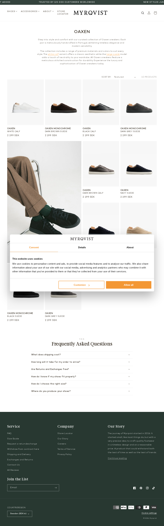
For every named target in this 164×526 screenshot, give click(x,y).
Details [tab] (82, 247)
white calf (53, 54)
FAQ (9, 433)
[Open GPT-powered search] (142, 13)
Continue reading (117, 458)
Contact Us (13, 465)
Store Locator (65, 433)
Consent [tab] (34, 247)
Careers (61, 444)
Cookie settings (149, 513)
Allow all (128, 285)
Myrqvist (153, 518)
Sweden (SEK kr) (18, 514)
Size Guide (13, 439)
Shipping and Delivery (19, 454)
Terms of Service (66, 449)
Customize (80, 285)
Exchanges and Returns (20, 460)
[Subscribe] (56, 487)
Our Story (62, 439)
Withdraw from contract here (23, 449)
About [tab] (130, 247)
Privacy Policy (64, 454)
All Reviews (13, 470)
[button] (13, 11)
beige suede (113, 54)
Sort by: (106, 77)
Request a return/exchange (22, 444)
